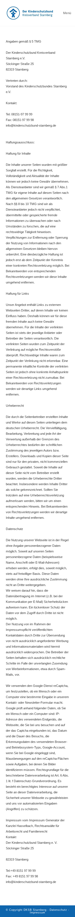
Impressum (37, 912)
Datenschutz (14, 529)
